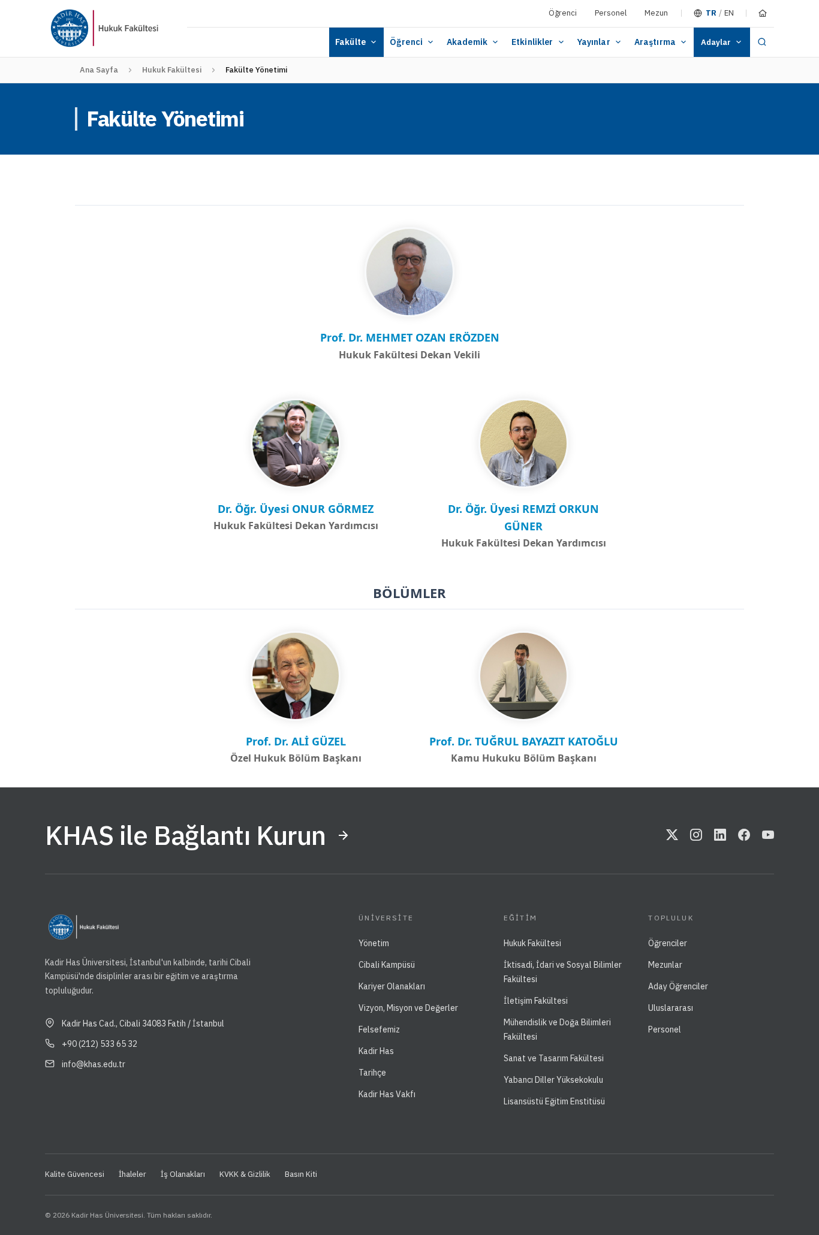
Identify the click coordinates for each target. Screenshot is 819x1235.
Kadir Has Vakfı (387, 1094)
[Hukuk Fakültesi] (140, 28)
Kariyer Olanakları (392, 986)
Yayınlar (593, 42)
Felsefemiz (379, 1029)
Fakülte (350, 42)
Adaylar (716, 42)
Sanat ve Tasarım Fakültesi (554, 1058)
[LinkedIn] (720, 835)
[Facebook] (744, 835)
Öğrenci (563, 13)
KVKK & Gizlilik (244, 1174)
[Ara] (762, 42)
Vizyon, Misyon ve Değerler (408, 1008)
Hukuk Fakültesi (171, 70)
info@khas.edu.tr (93, 1064)
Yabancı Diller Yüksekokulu (553, 1079)
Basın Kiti (301, 1174)
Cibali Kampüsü (387, 964)
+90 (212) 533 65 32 (99, 1043)
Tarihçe (372, 1072)
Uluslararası (670, 1008)
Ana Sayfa (99, 70)
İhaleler (132, 1174)
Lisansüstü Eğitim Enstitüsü (554, 1101)
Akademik (467, 42)
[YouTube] (768, 835)
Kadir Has (376, 1051)
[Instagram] (696, 835)
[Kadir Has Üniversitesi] (74, 28)
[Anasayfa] (762, 13)
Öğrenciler (667, 943)
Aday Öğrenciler (678, 986)
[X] (672, 835)
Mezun (656, 13)
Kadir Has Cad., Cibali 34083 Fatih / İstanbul (143, 1023)
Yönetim (374, 943)
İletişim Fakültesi (536, 1000)
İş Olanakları (183, 1174)
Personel (611, 13)
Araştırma (655, 42)
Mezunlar (665, 964)
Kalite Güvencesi (74, 1174)
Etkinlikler (532, 42)
